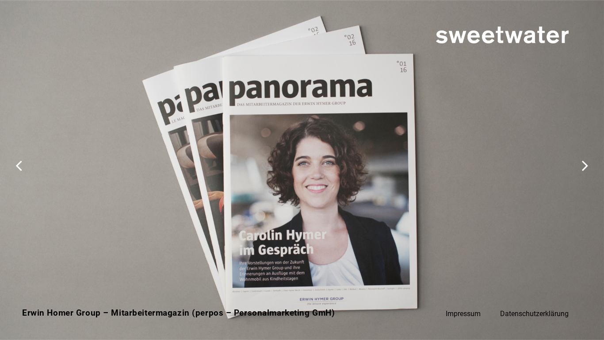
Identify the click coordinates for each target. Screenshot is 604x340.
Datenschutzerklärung (534, 313)
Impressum (463, 313)
